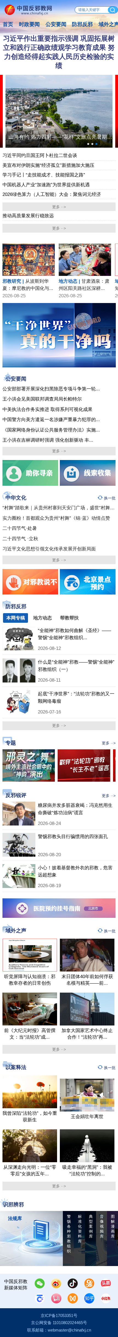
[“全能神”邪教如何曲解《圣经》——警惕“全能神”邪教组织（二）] (18, 629)
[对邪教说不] (30, 582)
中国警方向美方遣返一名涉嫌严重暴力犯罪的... (51, 419)
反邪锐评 (15, 795)
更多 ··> (59, 207)
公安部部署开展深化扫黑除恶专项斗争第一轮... (51, 389)
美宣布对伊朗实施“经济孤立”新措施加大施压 (48, 165)
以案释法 (15, 1067)
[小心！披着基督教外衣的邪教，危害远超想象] (18, 867)
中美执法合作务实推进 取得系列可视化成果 (47, 409)
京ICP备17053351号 (59, 1315)
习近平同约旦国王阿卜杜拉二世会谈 (39, 155)
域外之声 (15, 931)
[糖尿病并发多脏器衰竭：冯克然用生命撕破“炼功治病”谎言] (18, 804)
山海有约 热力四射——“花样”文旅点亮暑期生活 (61, 137)
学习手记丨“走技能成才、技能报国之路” (43, 175)
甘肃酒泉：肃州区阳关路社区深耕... (84, 284)
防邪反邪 (82, 24)
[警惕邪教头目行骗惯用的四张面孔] (18, 835)
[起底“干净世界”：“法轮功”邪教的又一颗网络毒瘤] (18, 693)
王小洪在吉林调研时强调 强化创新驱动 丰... (47, 440)
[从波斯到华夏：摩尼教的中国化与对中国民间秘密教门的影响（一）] (28, 246)
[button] (88, 144)
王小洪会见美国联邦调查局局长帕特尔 (42, 399)
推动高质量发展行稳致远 (28, 215)
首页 (8, 24)
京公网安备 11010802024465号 (59, 1323)
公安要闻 (56, 24)
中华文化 (15, 498)
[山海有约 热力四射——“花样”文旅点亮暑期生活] (59, 111)
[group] (59, 335)
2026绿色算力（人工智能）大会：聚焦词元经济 (51, 194)
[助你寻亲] (30, 472)
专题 (10, 743)
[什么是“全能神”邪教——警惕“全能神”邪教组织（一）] (18, 661)
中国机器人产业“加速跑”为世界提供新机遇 (46, 184)
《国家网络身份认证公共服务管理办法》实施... (51, 430)
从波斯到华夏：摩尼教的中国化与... (27, 284)
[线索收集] (88, 472)
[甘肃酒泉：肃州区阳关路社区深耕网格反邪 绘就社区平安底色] (85, 246)
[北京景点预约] (88, 582)
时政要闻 (29, 24)
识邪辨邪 (13, 1205)
